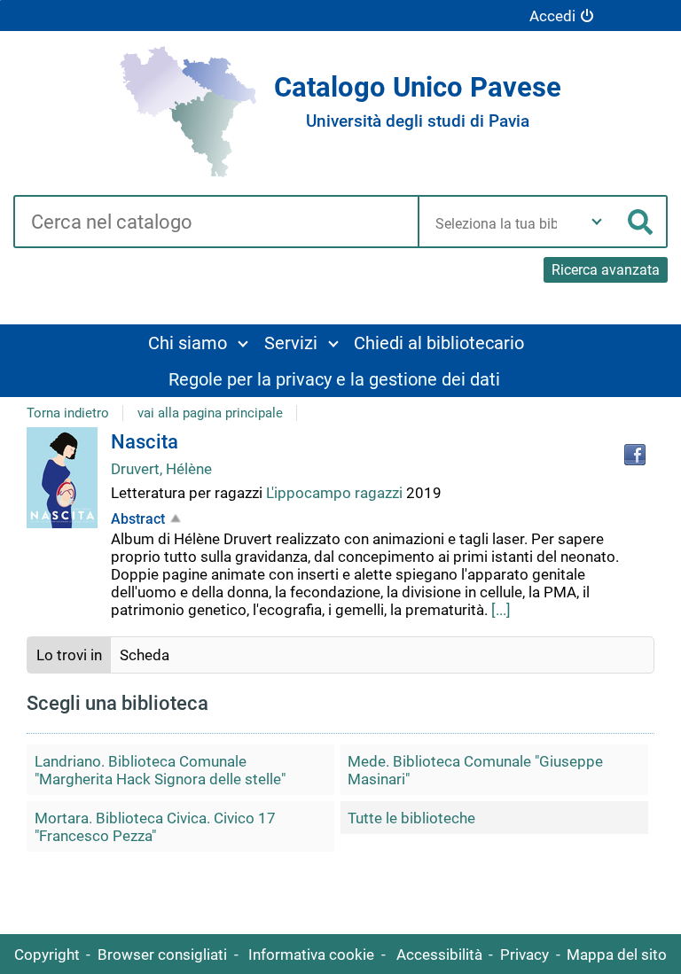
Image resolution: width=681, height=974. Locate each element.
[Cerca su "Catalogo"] (215, 223)
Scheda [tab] (144, 655)
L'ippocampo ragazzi (336, 493)
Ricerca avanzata (606, 269)
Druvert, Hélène (161, 469)
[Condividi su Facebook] (635, 454)
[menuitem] (198, 342)
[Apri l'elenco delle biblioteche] (596, 221)
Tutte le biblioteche (411, 818)
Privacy (524, 954)
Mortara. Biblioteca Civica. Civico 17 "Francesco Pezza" (155, 827)
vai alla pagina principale (210, 413)
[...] (501, 610)
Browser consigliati (162, 954)
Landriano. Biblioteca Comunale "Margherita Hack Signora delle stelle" (160, 770)
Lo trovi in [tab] (69, 655)
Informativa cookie (311, 954)
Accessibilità (439, 954)
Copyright (47, 954)
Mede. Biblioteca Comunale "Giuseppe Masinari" (475, 770)
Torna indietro (68, 413)
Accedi (552, 16)
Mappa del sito (617, 954)
